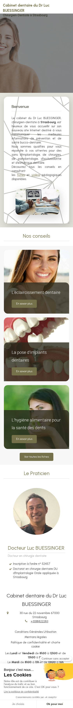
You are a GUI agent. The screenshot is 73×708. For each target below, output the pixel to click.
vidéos (36, 175)
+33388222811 (39, 621)
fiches (21, 175)
